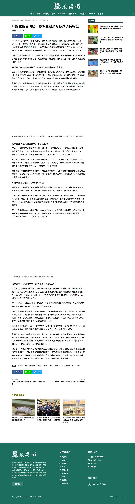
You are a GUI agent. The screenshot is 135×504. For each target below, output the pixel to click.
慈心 (73, 366)
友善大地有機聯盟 (30, 366)
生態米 (54, 41)
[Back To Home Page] (29, 454)
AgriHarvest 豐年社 (28, 497)
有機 (51, 366)
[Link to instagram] (99, 484)
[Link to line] (104, 484)
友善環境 (57, 366)
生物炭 (31, 162)
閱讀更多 (18, 484)
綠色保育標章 (30, 47)
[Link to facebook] (89, 484)
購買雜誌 (94, 467)
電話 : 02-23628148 (97, 457)
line (29, 36)
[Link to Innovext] (120, 497)
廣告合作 (94, 463)
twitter (39, 36)
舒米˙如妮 (78, 288)
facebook (19, 36)
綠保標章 (20, 366)
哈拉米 (46, 366)
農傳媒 (14, 31)
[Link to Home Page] (67, 5)
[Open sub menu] (66, 13)
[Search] (133, 13)
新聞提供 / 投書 (96, 460)
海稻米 (39, 366)
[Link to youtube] (94, 484)
